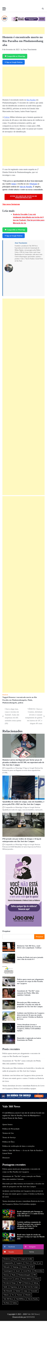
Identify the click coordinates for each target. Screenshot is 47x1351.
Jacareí (18, 1271)
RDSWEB (31, 1317)
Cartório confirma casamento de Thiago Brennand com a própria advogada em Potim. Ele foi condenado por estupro (29, 1225)
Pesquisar (6, 931)
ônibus (15, 1303)
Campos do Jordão (26, 1259)
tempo (13, 184)
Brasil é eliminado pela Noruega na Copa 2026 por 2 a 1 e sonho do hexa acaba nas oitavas (30, 1214)
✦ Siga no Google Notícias (14, 62)
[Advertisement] (23, 30)
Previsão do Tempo (9, 1283)
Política (37, 1279)
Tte (13, 1295)
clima (34, 1263)
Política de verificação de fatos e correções (18, 1146)
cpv (40, 1263)
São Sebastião (8, 1291)
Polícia (6, 117)
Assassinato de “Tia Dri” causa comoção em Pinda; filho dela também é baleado (28, 993)
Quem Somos (7, 1124)
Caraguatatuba (8, 1263)
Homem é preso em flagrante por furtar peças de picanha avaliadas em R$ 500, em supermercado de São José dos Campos (23, 762)
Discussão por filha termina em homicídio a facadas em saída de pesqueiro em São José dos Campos (30, 1004)
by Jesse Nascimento (29, 49)
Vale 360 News (8, 1299)
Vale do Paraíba (26, 187)
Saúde (5, 1287)
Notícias (6, 1275)
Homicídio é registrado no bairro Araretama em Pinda (29, 1039)
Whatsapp (33, 184)
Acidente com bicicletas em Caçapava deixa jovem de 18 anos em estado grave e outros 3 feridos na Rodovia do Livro (30, 1016)
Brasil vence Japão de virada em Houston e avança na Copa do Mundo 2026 (31, 1237)
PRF (20, 1283)
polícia (20, 703)
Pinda (30, 700)
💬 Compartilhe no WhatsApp (15, 56)
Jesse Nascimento (21, 243)
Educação (6, 1267)
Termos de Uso (8, 1133)
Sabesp (36, 1283)
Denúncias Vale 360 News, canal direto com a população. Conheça (29, 947)
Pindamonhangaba (9, 703)
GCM (32, 1267)
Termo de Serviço (9, 1137)
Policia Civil (7, 1279)
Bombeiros (7, 1259)
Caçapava (19, 1263)
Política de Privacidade (11, 1129)
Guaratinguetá (8, 1271)
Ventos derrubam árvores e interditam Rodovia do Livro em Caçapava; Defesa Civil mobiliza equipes (29, 1028)
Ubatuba (28, 1295)
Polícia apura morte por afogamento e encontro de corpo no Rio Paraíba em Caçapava (30, 981)
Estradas (24, 1267)
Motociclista (38, 1271)
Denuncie (6, 1158)
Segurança (13, 1287)
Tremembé (33, 1291)
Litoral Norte (27, 1271)
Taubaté (18, 1291)
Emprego (16, 1267)
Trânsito (6, 1295)
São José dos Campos (32, 1287)
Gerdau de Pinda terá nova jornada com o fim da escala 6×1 (30, 958)
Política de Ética (8, 1142)
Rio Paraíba (31, 100)
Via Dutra (6, 1303)
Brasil (15, 1259)
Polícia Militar (27, 1279)
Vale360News (20, 1299)
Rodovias (27, 1283)
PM (35, 1275)
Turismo (19, 1295)
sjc (21, 1287)
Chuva (27, 1263)
